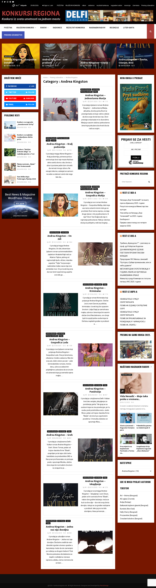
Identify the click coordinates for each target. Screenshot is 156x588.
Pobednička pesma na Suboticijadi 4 (143, 426)
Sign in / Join (48, 5)
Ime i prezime (136, 149)
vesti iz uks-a (129, 235)
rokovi (84, 5)
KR (86, 101)
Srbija (95, 91)
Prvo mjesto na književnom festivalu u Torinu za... (127, 449)
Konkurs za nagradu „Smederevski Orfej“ (25, 123)
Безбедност (125, 219)
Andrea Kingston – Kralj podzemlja (60, 145)
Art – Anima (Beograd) (129, 496)
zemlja (54, 140)
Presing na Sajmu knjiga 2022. (135, 334)
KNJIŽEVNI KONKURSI (73, 5)
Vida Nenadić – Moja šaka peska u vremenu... (134, 397)
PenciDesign (104, 585)
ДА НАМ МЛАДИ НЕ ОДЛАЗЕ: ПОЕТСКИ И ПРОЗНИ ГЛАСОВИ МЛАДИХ (132, 253)
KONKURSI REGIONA (31, 13)
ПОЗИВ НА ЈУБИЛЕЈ (128, 325)
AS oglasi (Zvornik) (127, 499)
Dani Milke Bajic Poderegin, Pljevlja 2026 (26, 177)
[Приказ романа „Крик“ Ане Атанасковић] (10, 167)
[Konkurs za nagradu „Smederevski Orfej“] (10, 125)
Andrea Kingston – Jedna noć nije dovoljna (59, 528)
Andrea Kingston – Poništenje (95, 390)
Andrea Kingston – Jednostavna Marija (95, 96)
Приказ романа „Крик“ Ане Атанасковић (26, 165)
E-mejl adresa (136, 143)
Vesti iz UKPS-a (129, 291)
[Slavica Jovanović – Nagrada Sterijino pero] (127, 418)
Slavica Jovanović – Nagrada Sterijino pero (127, 427)
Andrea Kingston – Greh (59, 435)
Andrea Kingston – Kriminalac (95, 289)
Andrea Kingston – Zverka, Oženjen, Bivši (133, 61)
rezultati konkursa (103, 5)
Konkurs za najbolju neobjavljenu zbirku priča (25, 137)
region (121, 56)
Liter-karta (136, 5)
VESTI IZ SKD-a (129, 192)
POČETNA (60, 5)
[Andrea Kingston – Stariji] (97, 56)
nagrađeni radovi (116, 5)
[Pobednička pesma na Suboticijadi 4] (144, 418)
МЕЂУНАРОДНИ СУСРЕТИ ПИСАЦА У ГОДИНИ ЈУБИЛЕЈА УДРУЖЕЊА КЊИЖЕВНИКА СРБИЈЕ (135, 272)
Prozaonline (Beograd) (128, 515)
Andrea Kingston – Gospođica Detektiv (20, 61)
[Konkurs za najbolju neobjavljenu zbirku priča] (10, 138)
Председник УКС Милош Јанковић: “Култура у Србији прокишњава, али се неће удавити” (135, 262)
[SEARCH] (149, 181)
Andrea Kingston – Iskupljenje (95, 482)
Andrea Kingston (9, 56)
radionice (91, 5)
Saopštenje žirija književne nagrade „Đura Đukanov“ (143, 448)
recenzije (127, 5)
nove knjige (46, 56)
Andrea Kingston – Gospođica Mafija (95, 194)
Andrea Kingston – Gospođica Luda (59, 341)
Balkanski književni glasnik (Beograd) (134, 505)
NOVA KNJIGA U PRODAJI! (131, 78)
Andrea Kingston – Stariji (94, 63)
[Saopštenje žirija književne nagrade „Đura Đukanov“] (144, 439)
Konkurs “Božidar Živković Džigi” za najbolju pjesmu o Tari (25, 151)
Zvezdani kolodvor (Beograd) (131, 519)
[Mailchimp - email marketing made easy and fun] (135, 162)
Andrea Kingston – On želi (59, 237)
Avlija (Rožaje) (125, 502)
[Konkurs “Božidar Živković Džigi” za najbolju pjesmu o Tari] (10, 152)
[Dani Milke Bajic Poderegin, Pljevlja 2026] (10, 179)
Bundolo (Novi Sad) (127, 509)
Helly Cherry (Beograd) (128, 512)
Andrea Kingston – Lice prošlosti (55, 61)
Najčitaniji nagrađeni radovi (134, 366)
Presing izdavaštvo (147, 5)
